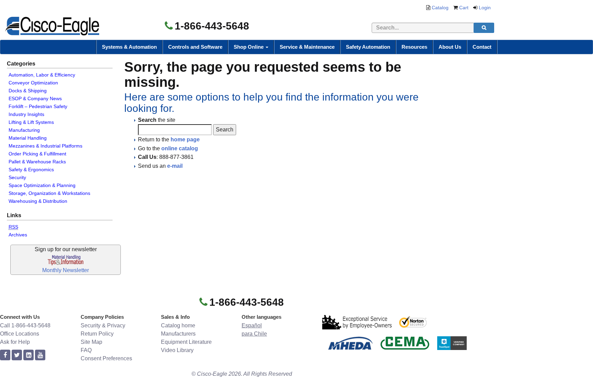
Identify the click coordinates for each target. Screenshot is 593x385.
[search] (484, 28)
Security (17, 177)
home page (185, 139)
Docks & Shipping (28, 90)
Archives (18, 234)
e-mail (175, 166)
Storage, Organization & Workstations (49, 193)
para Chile (254, 334)
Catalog (440, 7)
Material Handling (28, 138)
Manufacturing (24, 130)
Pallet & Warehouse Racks (37, 161)
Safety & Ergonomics (31, 169)
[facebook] (5, 355)
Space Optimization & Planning (42, 185)
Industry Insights (26, 114)
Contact (482, 47)
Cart (463, 7)
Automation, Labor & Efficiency (42, 75)
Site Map (91, 342)
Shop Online (249, 47)
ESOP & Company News (35, 98)
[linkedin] (28, 355)
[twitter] (17, 355)
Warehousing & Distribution (38, 201)
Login (485, 7)
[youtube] (40, 355)
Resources (414, 47)
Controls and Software (195, 47)
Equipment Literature (186, 342)
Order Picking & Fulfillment (37, 153)
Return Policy (97, 334)
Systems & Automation (129, 47)
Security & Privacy (103, 325)
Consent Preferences (106, 358)
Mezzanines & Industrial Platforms (45, 146)
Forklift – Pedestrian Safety (38, 106)
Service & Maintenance (307, 47)
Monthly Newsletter (65, 270)
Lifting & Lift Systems (31, 122)
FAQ (86, 350)
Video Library (177, 350)
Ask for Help (15, 342)
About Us (450, 47)
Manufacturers (178, 334)
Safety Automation (368, 47)
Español (252, 325)
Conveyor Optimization (33, 82)
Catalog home (178, 325)
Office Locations (19, 334)
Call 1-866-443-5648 (25, 325)
